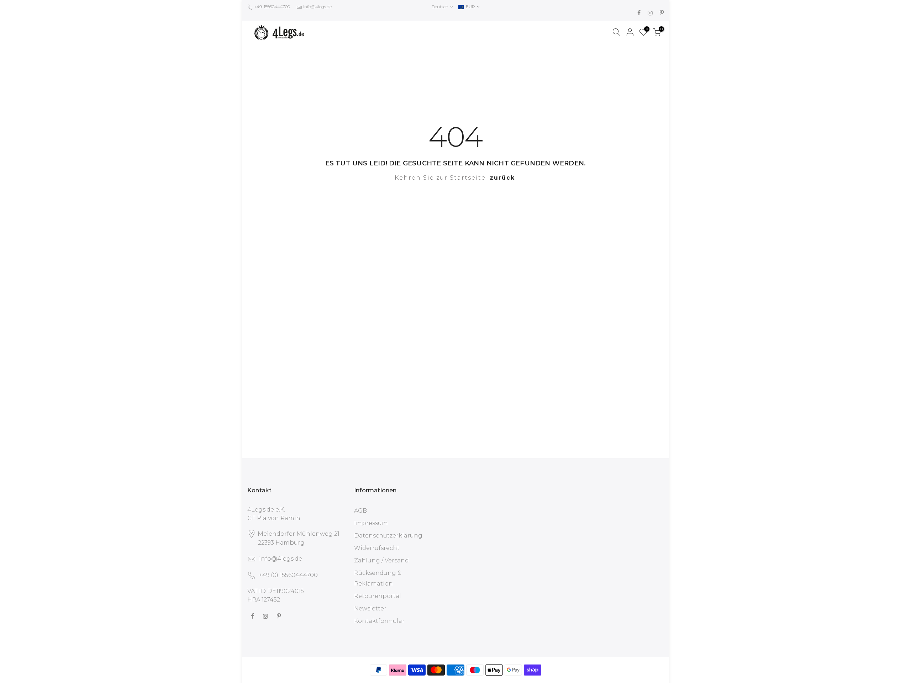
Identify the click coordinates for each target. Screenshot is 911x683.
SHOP (436, 33)
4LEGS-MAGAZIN (485, 33)
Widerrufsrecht (377, 548)
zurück (502, 177)
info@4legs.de (317, 6)
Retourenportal (377, 596)
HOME (406, 33)
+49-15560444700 (271, 6)
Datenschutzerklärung (388, 535)
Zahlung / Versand (381, 560)
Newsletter (370, 608)
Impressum (371, 523)
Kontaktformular (379, 621)
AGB (360, 510)
